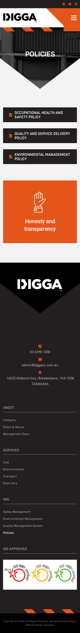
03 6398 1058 (40, 352)
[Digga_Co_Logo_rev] (40, 281)
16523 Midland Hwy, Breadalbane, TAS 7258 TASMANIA (40, 381)
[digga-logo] (20, 15)
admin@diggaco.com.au (40, 365)
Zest (72, 621)
